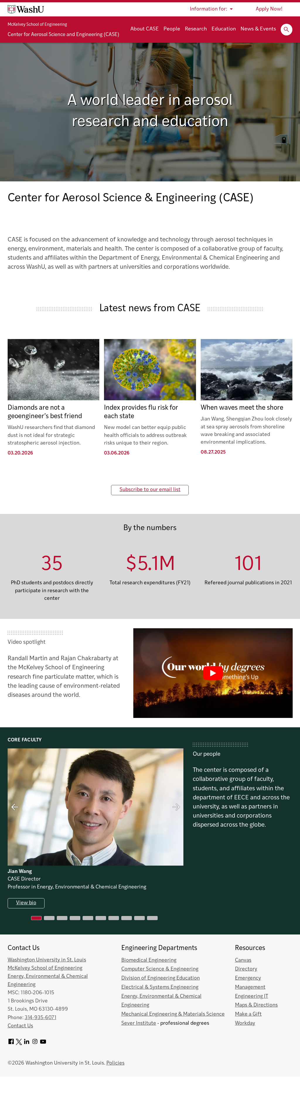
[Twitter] (19, 1043)
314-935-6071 (40, 1017)
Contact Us (20, 1026)
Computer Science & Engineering (159, 969)
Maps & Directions (256, 1005)
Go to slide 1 (36, 918)
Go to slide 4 (75, 918)
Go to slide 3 (62, 918)
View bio (26, 903)
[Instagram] (34, 1043)
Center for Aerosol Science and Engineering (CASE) (63, 34)
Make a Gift (248, 1014)
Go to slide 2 (49, 918)
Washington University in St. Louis (47, 960)
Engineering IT (251, 996)
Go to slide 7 (113, 918)
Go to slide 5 (88, 918)
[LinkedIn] (26, 1043)
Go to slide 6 (101, 918)
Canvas (243, 960)
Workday (245, 1023)
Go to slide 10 (152, 918)
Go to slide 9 (139, 918)
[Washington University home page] (26, 9)
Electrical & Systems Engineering (159, 987)
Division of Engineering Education (160, 978)
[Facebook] (11, 1043)
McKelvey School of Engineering (37, 25)
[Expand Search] (286, 29)
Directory (246, 969)
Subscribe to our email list (150, 489)
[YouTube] (43, 1043)
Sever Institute (138, 1023)
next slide (176, 807)
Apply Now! (269, 9)
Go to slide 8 (126, 918)
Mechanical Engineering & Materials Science (173, 1014)
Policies (115, 1063)
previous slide (15, 807)
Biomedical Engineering (148, 960)
